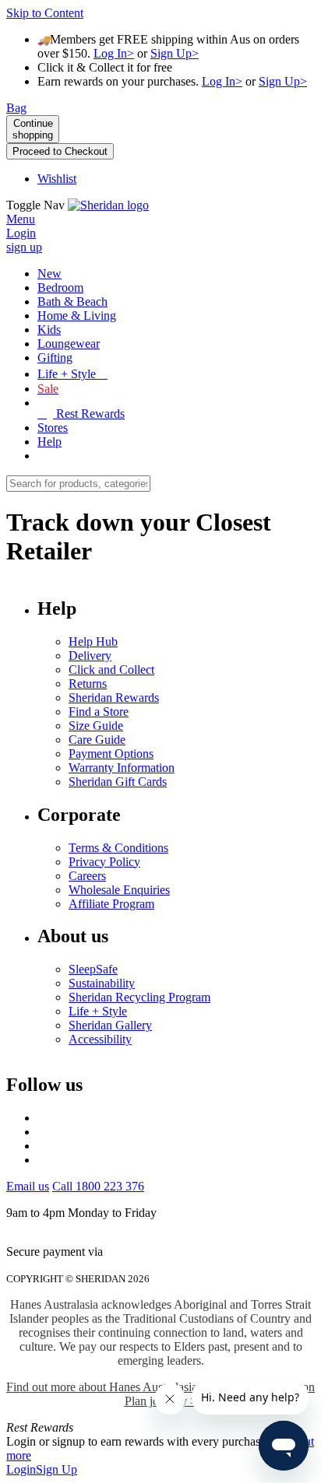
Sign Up (56, 1469)
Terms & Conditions (118, 847)
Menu (20, 219)
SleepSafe (93, 969)
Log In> (113, 53)
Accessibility (100, 1039)
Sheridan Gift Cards (118, 781)
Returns (88, 683)
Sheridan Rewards (114, 697)
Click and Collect (111, 669)
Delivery (90, 655)
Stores (52, 427)
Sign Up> (174, 53)
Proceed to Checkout (60, 151)
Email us (27, 1186)
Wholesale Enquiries (119, 889)
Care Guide (97, 739)
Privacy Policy (104, 861)
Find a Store (99, 711)
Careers (87, 875)
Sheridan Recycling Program (139, 997)
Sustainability (102, 983)
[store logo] (108, 205)
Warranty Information (122, 767)
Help (49, 441)
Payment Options (111, 753)
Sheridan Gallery (110, 1025)
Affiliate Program (111, 903)
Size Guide (96, 725)
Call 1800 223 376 (98, 1186)
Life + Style (98, 1011)
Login (21, 1469)
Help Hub (93, 641)
